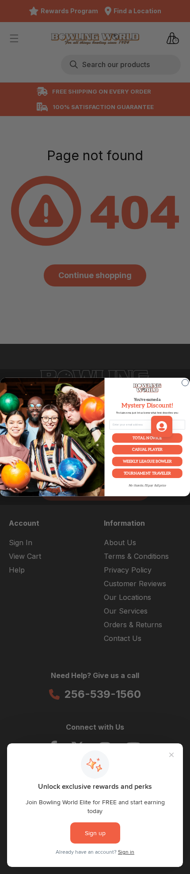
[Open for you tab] (161, 426)
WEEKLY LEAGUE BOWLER (147, 461)
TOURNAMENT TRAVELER (147, 473)
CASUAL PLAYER (147, 450)
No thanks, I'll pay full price (147, 485)
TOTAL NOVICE (147, 438)
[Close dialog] (185, 382)
